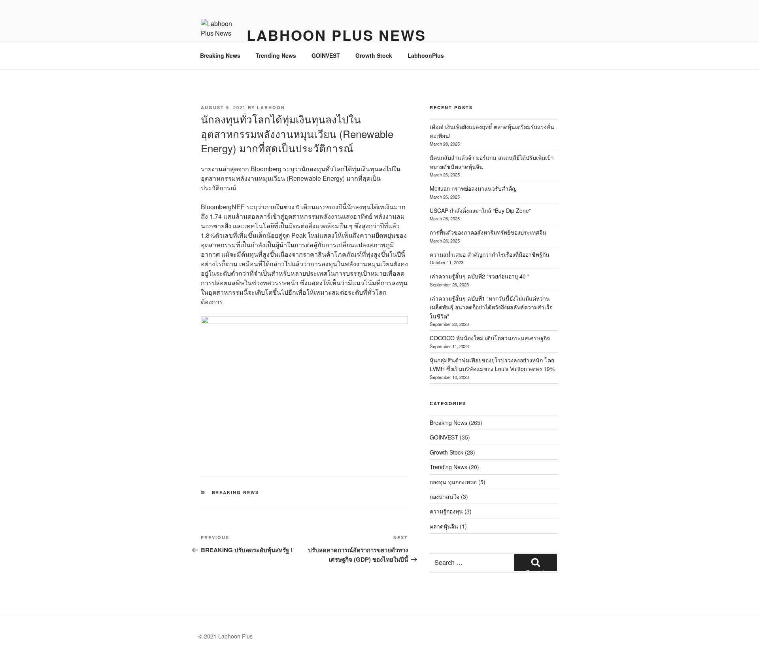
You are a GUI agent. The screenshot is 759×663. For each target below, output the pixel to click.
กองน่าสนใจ (444, 496)
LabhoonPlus (426, 55)
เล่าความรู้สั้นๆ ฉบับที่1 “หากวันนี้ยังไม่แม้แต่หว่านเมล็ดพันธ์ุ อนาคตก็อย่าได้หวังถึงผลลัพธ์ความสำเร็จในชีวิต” (491, 307)
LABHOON (271, 107)
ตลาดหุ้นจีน (444, 526)
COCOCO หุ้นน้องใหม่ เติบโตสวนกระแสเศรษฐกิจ (490, 338)
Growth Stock (373, 55)
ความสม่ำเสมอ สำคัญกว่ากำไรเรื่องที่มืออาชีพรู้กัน (489, 254)
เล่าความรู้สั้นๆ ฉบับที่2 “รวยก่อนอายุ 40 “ (479, 276)
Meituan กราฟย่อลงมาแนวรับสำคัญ (473, 188)
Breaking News (220, 55)
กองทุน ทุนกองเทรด (453, 482)
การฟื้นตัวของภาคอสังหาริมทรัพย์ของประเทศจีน (488, 232)
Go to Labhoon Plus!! (380, 11)
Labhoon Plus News (336, 35)
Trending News (276, 55)
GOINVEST (326, 55)
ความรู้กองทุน (446, 511)
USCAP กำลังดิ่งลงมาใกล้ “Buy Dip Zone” (480, 210)
